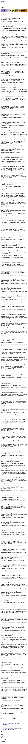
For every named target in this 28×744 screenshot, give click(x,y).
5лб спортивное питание (8, 729)
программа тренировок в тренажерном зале (12, 725)
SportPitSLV (3, 1)
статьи (4, 739)
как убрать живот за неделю (9, 727)
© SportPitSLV (4, 741)
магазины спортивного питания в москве (12, 728)
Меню (3, 7)
